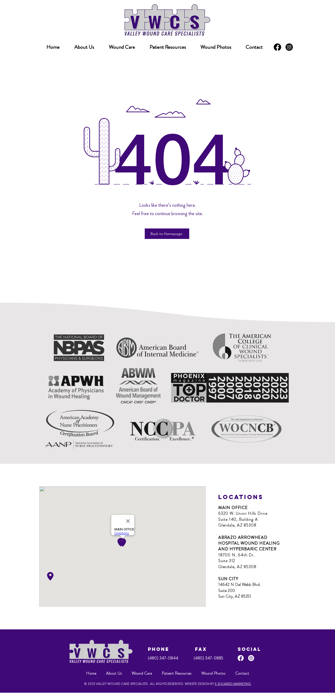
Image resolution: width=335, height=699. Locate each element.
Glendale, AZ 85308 (237, 525)
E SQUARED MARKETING (233, 683)
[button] (167, 47)
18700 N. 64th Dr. (236, 555)
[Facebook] (277, 47)
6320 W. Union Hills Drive (242, 513)
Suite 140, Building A (238, 519)
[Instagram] (289, 47)
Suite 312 (226, 561)
